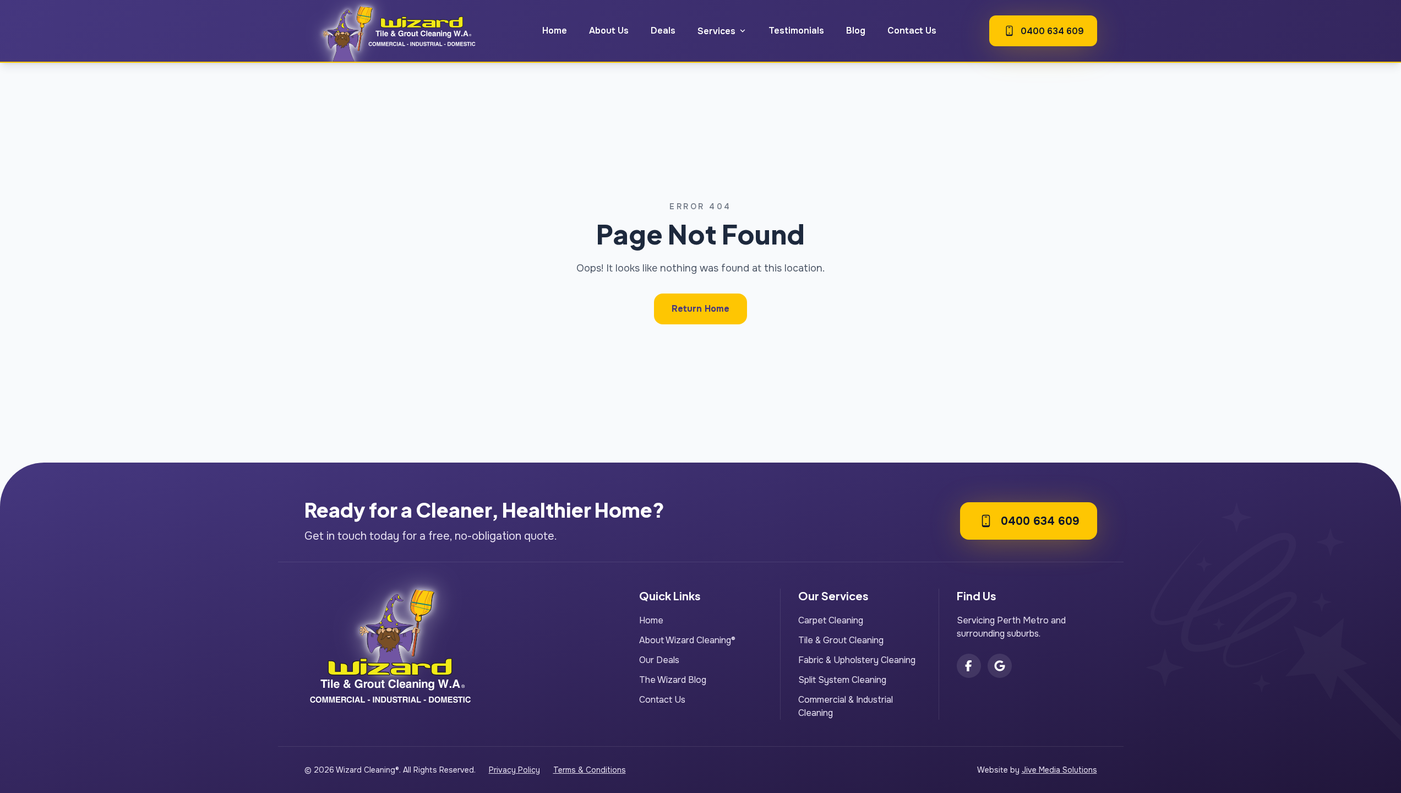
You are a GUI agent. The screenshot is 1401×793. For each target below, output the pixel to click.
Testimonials (796, 30)
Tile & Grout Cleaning (841, 640)
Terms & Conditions (589, 770)
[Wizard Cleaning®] (396, 31)
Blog (855, 30)
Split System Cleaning (842, 680)
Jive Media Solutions (1059, 770)
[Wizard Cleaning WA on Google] (1000, 666)
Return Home (700, 308)
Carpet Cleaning (830, 620)
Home (554, 30)
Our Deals (659, 660)
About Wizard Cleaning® (687, 640)
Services (716, 31)
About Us (609, 30)
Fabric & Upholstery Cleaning (856, 660)
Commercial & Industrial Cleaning (845, 706)
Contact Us (911, 30)
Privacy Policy (514, 770)
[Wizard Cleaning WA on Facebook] (969, 666)
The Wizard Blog (672, 680)
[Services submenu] (742, 31)
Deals (663, 30)
